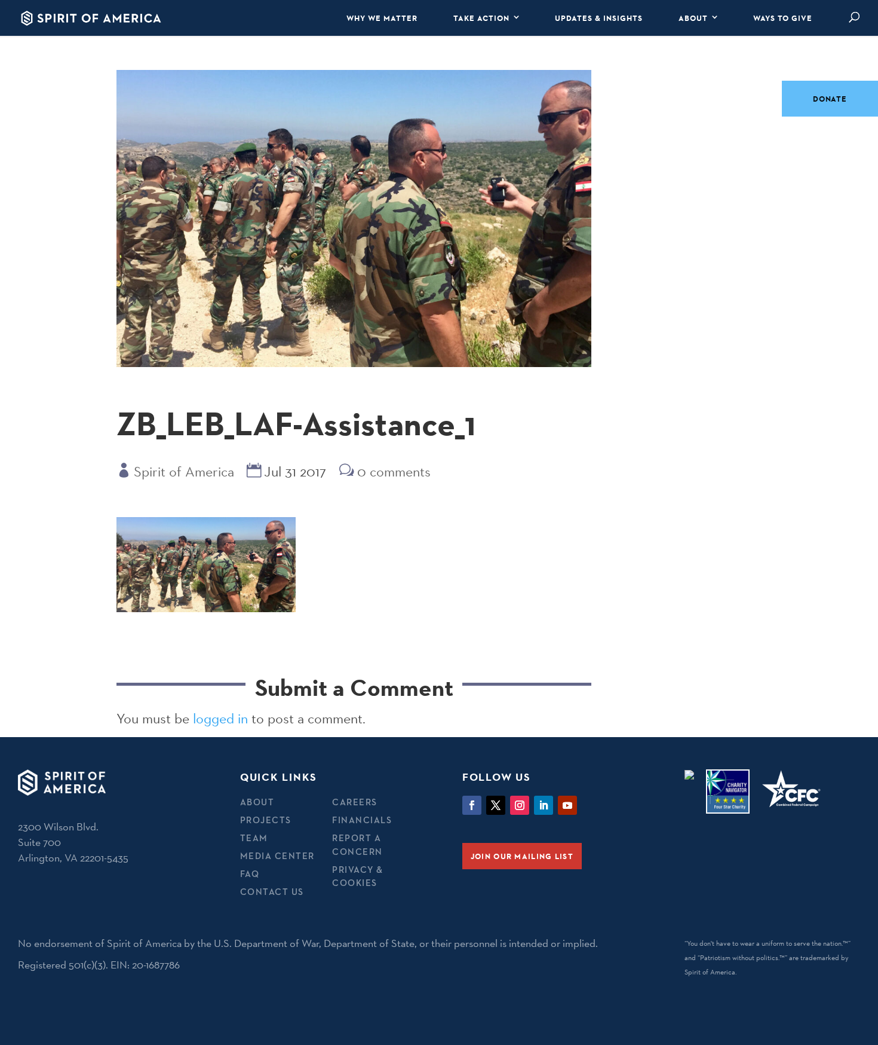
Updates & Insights (599, 18)
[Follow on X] (495, 805)
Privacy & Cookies (357, 876)
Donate (830, 98)
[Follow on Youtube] (567, 805)
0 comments (394, 471)
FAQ (250, 873)
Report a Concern (357, 845)
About (693, 18)
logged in (220, 718)
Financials (362, 820)
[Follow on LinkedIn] (543, 805)
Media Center (277, 856)
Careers (354, 802)
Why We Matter (381, 18)
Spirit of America (184, 471)
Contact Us (272, 891)
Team (254, 838)
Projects (265, 820)
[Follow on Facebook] (471, 805)
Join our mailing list (522, 856)
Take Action (481, 18)
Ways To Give (782, 18)
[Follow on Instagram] (519, 805)
